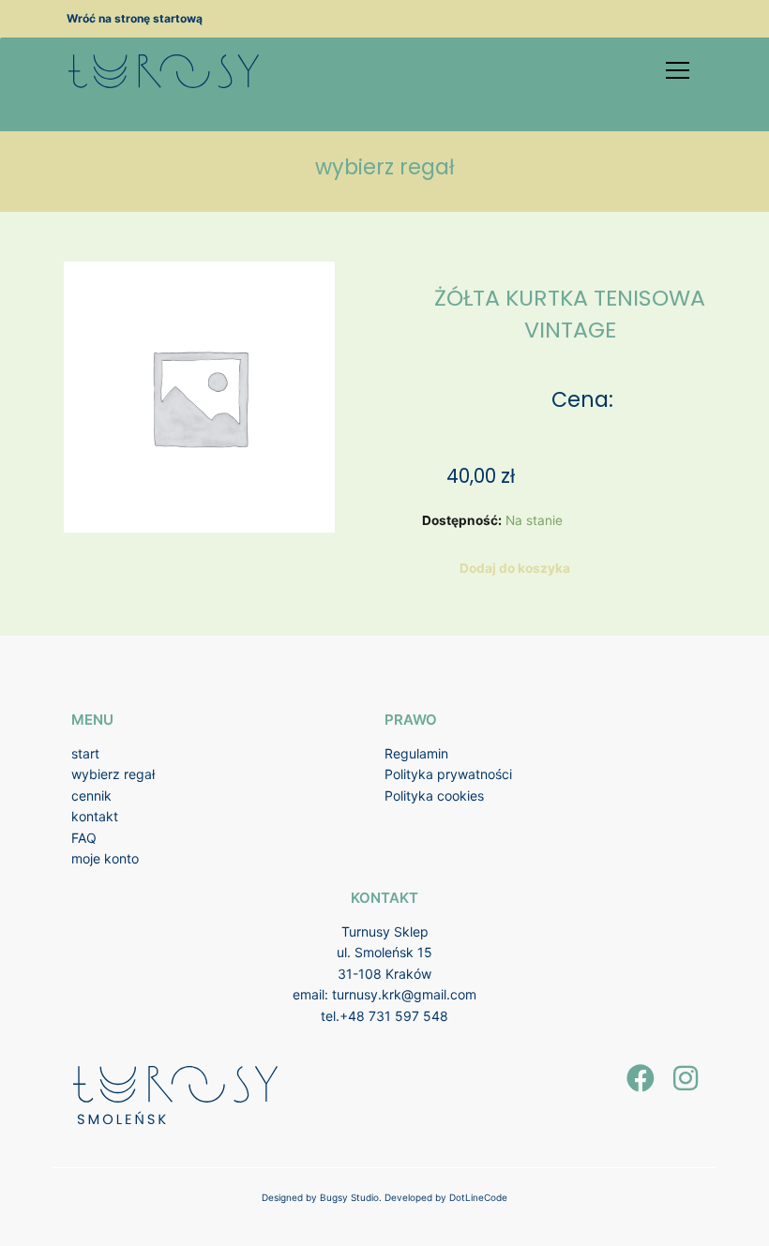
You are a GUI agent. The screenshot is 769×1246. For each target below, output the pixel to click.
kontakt (94, 816)
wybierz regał (113, 774)
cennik (91, 795)
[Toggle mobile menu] (677, 70)
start (85, 753)
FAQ (84, 838)
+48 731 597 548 (393, 1016)
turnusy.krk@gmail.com (404, 994)
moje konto (105, 858)
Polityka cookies (434, 795)
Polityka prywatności (448, 774)
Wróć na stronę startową (135, 18)
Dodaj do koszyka (515, 568)
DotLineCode (478, 1197)
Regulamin (416, 753)
